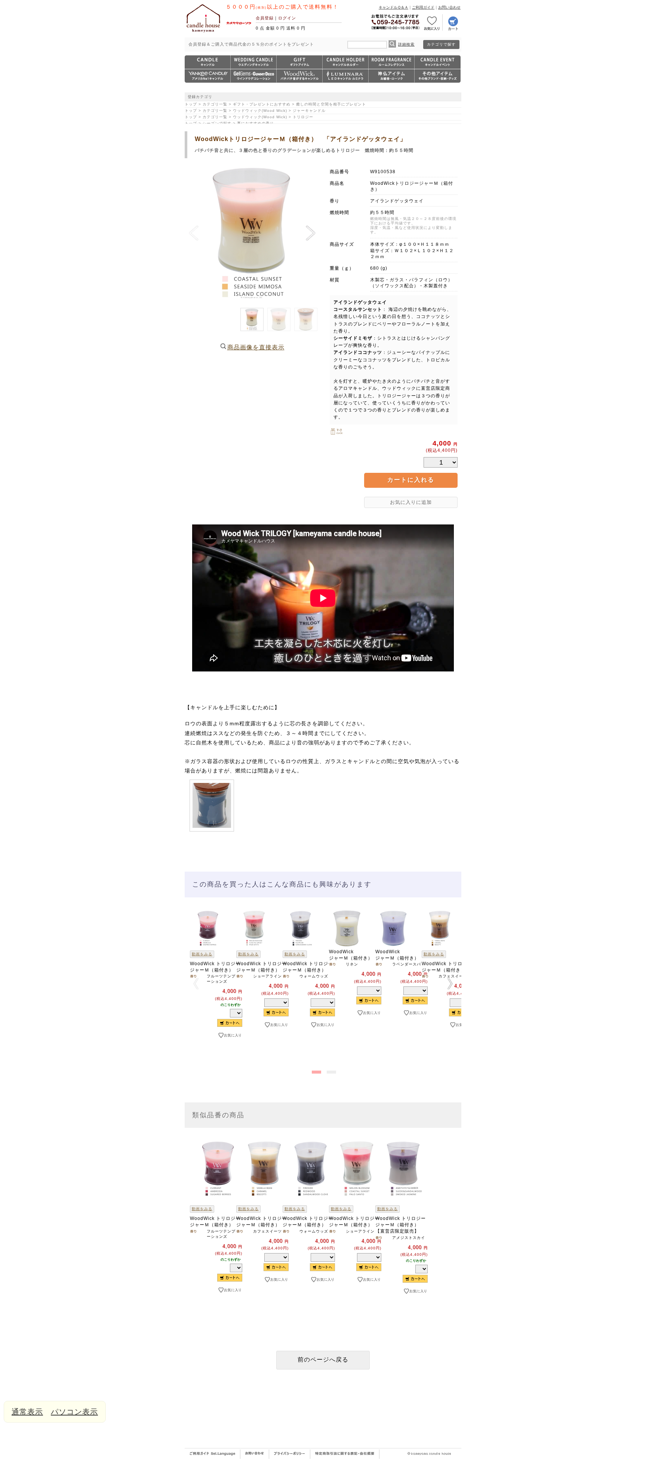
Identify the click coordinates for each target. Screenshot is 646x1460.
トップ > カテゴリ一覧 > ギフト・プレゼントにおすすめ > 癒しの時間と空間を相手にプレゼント (275, 104)
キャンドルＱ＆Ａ (393, 7)
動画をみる (202, 954)
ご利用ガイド (423, 7)
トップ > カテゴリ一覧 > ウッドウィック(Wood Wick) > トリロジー (249, 117)
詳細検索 (406, 44)
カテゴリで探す (441, 44)
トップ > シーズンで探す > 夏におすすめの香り (229, 123)
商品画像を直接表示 (255, 347)
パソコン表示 (74, 1412)
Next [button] (450, 983)
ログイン (287, 18)
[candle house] (203, 32)
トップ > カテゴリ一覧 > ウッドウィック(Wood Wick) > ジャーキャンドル (255, 110)
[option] (208, 986)
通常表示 (27, 1412)
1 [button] (315, 1070)
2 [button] (330, 1070)
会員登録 (265, 18)
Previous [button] (196, 983)
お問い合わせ (449, 7)
